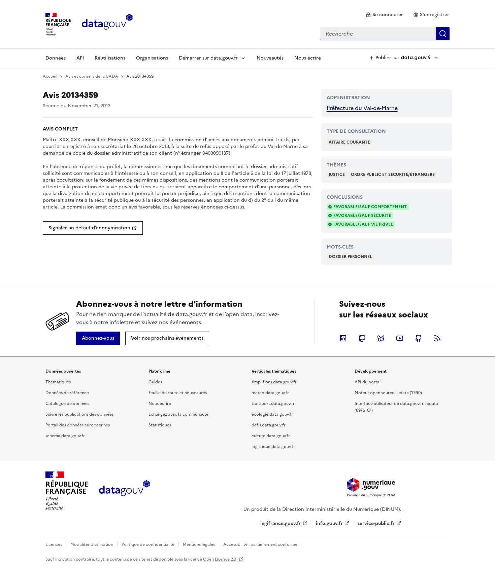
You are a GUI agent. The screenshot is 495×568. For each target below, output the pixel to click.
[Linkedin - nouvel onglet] (343, 338)
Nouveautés (270, 58)
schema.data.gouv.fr (65, 436)
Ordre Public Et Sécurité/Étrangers (393, 175)
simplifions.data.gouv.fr (274, 382)
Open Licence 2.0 (220, 559)
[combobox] (385, 33)
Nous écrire (307, 58)
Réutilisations (110, 58)
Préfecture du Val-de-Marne (362, 108)
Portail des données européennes (77, 425)
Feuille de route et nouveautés (177, 393)
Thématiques (58, 382)
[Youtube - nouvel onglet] (399, 338)
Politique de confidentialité (148, 544)
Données (55, 58)
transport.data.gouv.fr (273, 404)
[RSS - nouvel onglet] (437, 338)
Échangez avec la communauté (178, 414)
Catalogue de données (67, 404)
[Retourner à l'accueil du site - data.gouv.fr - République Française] (124, 491)
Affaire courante (349, 142)
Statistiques (159, 425)
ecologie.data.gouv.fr (272, 414)
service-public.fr (376, 523)
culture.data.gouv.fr (271, 436)
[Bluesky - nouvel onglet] (381, 338)
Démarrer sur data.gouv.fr (208, 58)
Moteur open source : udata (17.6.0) (388, 393)
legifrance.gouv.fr (280, 523)
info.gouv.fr (329, 523)
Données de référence (67, 393)
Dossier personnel (350, 257)
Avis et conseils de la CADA (91, 76)
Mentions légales (199, 544)
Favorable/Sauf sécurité (362, 216)
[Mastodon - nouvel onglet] (362, 338)
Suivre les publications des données (79, 414)
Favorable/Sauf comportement (370, 207)
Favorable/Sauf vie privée (363, 224)
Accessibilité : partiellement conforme (260, 544)
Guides (155, 382)
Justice (337, 175)
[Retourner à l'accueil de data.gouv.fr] (107, 24)
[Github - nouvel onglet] (418, 338)
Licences (53, 544)
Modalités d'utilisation (91, 544)
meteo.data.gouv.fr (270, 393)
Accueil (50, 76)
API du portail (368, 382)
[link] (384, 15)
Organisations (152, 58)
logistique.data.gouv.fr (273, 447)
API (80, 58)
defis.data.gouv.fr (269, 425)
